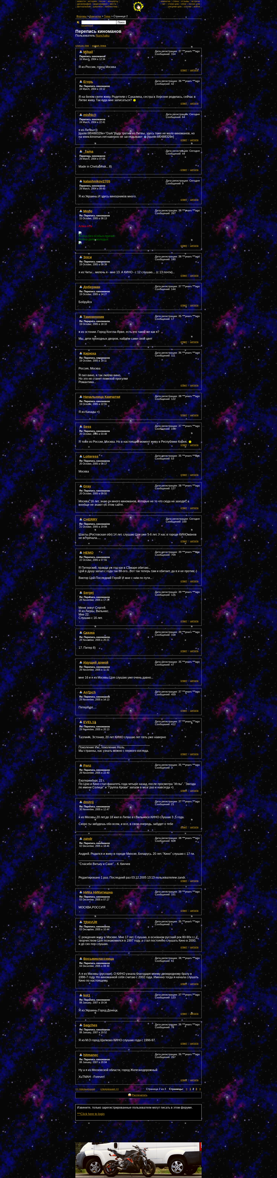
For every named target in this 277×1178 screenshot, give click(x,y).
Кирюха (89, 353)
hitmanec (90, 1055)
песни (102, 1)
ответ (184, 70)
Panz (87, 765)
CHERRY (90, 519)
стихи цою (173, 4)
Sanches (90, 1025)
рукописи (98, 6)
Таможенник (93, 317)
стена (176, 1)
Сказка (89, 633)
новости (81, 1)
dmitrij (88, 802)
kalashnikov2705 (96, 181)
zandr (87, 839)
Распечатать (139, 1095)
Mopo (87, 211)
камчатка (165, 1)
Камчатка (95, 16)
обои (183, 4)
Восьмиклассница (98, 959)
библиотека (111, 6)
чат (164, 4)
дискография (84, 4)
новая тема (99, 45)
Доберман (91, 287)
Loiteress (90, 456)
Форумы (81, 16)
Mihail (88, 52)
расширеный (87, 25)
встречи (195, 1)
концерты (113, 1)
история (92, 1)
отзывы (185, 1)
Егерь (88, 82)
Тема (107, 16)
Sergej (88, 593)
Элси (87, 257)
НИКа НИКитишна (98, 892)
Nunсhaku (102, 35)
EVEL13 (89, 722)
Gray (87, 486)
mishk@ (89, 115)
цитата (194, 70)
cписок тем (82, 45)
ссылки (187, 6)
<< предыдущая (85, 1089)
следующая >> (109, 1089)
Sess (87, 427)
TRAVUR (90, 922)
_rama (88, 151)
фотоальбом (84, 6)
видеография (100, 4)
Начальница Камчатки (101, 397)
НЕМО (88, 553)
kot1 (86, 995)
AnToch (89, 692)
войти (197, 6)
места (113, 4)
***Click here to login (91, 1114)
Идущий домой (95, 662)
